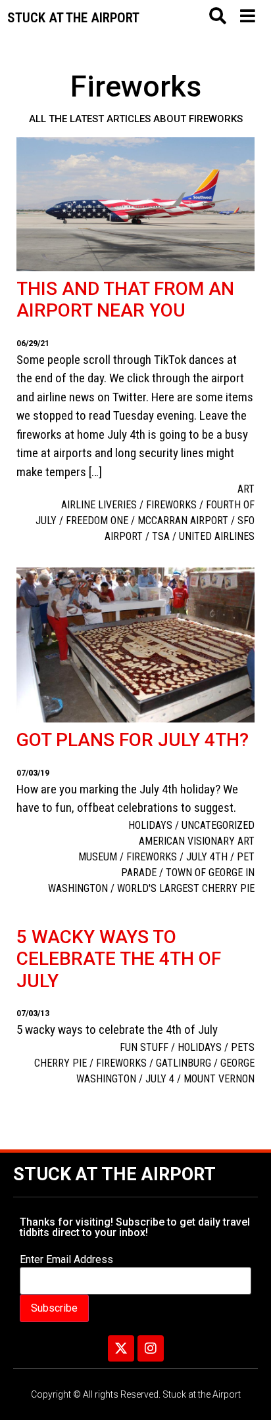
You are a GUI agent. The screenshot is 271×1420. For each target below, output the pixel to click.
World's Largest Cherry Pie (186, 888)
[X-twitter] (121, 1348)
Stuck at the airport (73, 18)
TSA (161, 536)
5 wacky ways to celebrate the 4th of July (118, 959)
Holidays (150, 825)
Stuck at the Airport (114, 1174)
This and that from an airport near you (125, 300)
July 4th (207, 857)
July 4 (159, 1079)
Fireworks (171, 505)
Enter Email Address (66, 1259)
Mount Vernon (219, 1079)
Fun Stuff (144, 1047)
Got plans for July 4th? (132, 740)
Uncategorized (218, 825)
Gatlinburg (183, 1063)
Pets (243, 1047)
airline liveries (99, 505)
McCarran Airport (182, 520)
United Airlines (217, 536)
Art (246, 489)
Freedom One (97, 520)
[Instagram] (150, 1348)
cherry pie (60, 1063)
